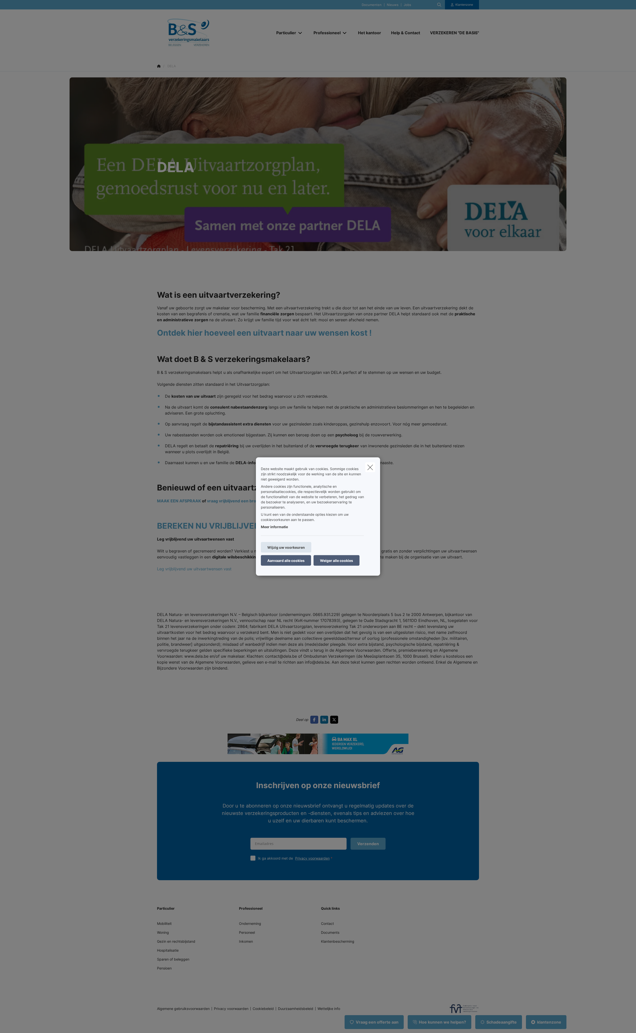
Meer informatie (274, 527)
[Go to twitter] (335, 719)
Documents (330, 932)
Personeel (247, 932)
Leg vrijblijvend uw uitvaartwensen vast (194, 568)
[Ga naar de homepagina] (206, 32)
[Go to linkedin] (325, 719)
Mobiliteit (164, 923)
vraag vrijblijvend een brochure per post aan (250, 500)
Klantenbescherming (337, 941)
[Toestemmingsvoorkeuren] (20, 1023)
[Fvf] (462, 1009)
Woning (163, 932)
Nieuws (392, 4)
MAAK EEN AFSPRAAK (179, 500)
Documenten (372, 4)
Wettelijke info (329, 1008)
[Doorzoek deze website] (439, 4)
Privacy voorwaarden (312, 858)
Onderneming (250, 923)
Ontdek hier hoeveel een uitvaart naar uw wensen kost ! (264, 333)
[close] (370, 467)
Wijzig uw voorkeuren (286, 547)
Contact (327, 923)
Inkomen (246, 941)
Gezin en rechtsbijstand (176, 941)
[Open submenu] (300, 33)
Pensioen (164, 968)
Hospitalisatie (168, 950)
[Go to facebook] (315, 719)
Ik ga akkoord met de (294, 858)
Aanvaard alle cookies (286, 560)
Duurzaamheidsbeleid (295, 1008)
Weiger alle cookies (336, 560)
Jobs (407, 4)
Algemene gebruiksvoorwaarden (183, 1008)
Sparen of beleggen (173, 959)
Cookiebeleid (263, 1008)
